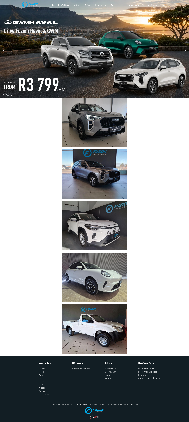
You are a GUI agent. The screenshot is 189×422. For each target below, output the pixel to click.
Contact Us (110, 369)
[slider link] (94, 49)
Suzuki (42, 391)
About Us (109, 375)
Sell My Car (110, 372)
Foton (42, 375)
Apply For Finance (81, 369)
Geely (41, 378)
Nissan (42, 388)
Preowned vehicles (147, 372)
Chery (42, 369)
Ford (41, 372)
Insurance (143, 375)
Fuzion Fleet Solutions (149, 378)
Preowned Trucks (146, 369)
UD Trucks (44, 394)
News (108, 378)
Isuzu (41, 384)
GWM (41, 381)
